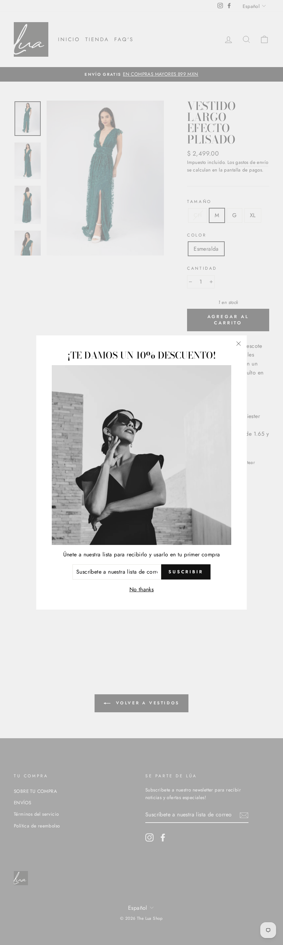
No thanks (141, 589)
